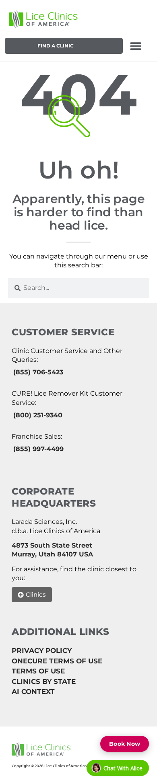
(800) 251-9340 (37, 415)
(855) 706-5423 (38, 372)
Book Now (124, 744)
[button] (136, 46)
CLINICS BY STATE (44, 681)
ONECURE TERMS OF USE (57, 661)
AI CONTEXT (33, 692)
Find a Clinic (55, 46)
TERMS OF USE (38, 671)
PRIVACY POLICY (42, 650)
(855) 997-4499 (38, 449)
